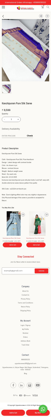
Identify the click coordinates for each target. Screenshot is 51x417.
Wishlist (25, 333)
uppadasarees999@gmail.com (25, 363)
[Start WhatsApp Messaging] (43, 408)
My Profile (25, 329)
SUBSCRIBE (41, 271)
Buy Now (38, 413)
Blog (25, 373)
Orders (25, 337)
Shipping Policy (25, 310)
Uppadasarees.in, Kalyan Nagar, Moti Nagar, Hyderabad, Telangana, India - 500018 (25, 368)
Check (30, 135)
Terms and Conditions (25, 303)
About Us (25, 291)
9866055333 (25, 359)
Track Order (25, 345)
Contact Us (25, 295)
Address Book (25, 341)
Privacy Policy (25, 299)
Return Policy (25, 307)
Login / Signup (25, 325)
